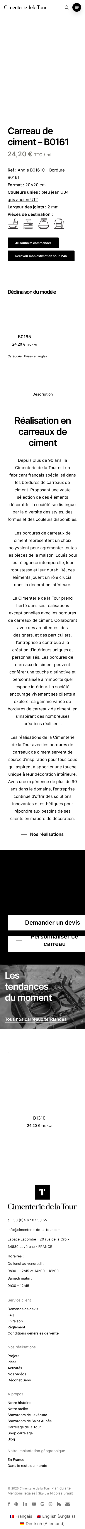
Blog (11, 1439)
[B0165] (24, 316)
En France (16, 1459)
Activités (15, 1368)
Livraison (15, 1321)
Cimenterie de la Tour (25, 7)
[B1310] (39, 1083)
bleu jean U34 (54, 192)
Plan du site (61, 1488)
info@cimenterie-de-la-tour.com (34, 1229)
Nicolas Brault (61, 1493)
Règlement (16, 1327)
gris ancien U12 (23, 199)
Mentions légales (21, 1493)
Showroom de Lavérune (27, 1415)
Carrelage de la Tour (24, 1427)
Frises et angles (35, 356)
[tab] (42, 394)
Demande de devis (23, 1309)
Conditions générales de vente (33, 1333)
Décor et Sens (19, 1380)
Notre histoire (19, 1402)
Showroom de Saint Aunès (30, 1421)
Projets (13, 1356)
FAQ (11, 1315)
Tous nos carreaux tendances (36, 1019)
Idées (12, 1362)
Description (42, 394)
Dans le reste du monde (27, 1465)
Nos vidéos (17, 1374)
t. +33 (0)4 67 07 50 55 (27, 1220)
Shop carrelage (20, 1433)
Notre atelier (18, 1409)
